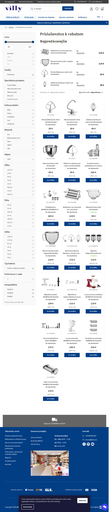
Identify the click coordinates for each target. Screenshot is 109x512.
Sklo (20, 149)
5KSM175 (20, 290)
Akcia (20, 57)
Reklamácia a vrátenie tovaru (15, 439)
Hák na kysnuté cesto (20, 89)
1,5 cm (20, 191)
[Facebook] (84, 444)
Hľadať (68, 8)
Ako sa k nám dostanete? (14, 442)
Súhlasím (82, 500)
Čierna (20, 113)
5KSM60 (20, 297)
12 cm (20, 184)
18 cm (20, 254)
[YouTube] (92, 444)
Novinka (20, 61)
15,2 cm (20, 223)
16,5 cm (20, 212)
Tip (20, 64)
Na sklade (20, 54)
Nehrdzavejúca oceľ (20, 138)
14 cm (20, 173)
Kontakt (8, 464)
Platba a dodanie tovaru (13, 436)
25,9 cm (20, 194)
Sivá (20, 120)
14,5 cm (20, 237)
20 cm (20, 180)
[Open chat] (104, 507)
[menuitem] (13, 17)
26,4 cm (20, 187)
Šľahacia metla (20, 92)
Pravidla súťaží (10, 461)
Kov (20, 135)
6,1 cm (20, 244)
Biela (20, 110)
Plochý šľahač (20, 85)
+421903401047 (82, 2)
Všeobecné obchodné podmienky (12, 447)
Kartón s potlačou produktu (20, 268)
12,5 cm (20, 170)
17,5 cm (20, 240)
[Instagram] (88, 444)
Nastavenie (27, 507)
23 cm (20, 216)
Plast (20, 142)
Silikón (20, 145)
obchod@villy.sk (97, 2)
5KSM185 (20, 293)
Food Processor (20, 99)
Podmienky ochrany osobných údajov (49, 2)
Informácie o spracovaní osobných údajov (13, 453)
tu (59, 501)
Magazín (8, 457)
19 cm (20, 251)
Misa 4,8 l (20, 96)
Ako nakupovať (9, 2)
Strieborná (20, 124)
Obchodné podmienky (26, 2)
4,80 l (20, 159)
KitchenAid (20, 75)
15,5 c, (20, 258)
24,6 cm (20, 219)
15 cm (20, 247)
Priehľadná (20, 117)
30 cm (20, 177)
